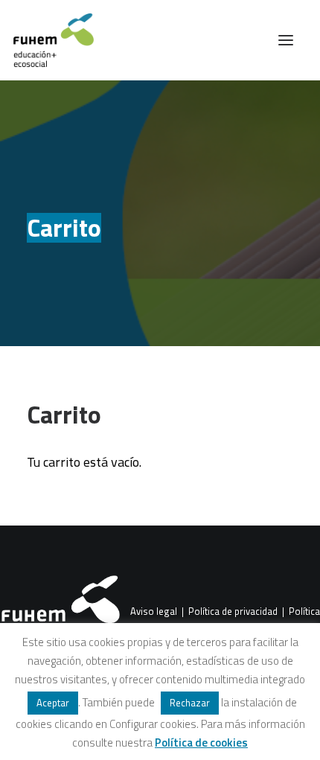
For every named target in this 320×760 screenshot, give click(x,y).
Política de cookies (201, 742)
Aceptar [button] (52, 702)
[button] (286, 40)
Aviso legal (153, 611)
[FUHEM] (47, 40)
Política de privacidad (233, 611)
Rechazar (190, 702)
